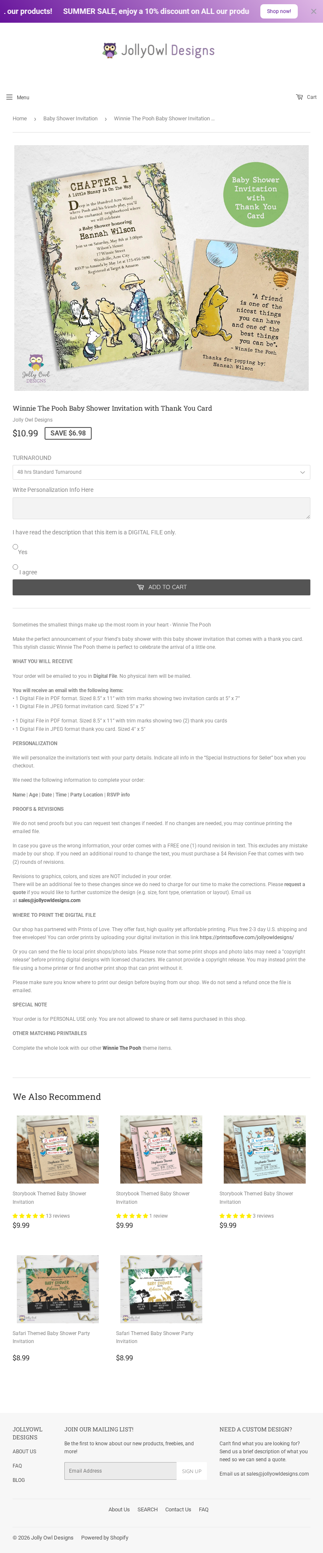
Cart (311, 97)
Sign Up (191, 1471)
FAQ (17, 1466)
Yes (22, 552)
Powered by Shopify (104, 1537)
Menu (23, 98)
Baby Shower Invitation (70, 118)
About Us (119, 1509)
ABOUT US (24, 1452)
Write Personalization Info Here (53, 489)
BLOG (19, 1480)
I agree (27, 572)
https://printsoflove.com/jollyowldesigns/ (247, 937)
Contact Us (178, 1509)
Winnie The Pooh (122, 1048)
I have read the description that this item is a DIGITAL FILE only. (94, 532)
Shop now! (279, 11)
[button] (29, 1216)
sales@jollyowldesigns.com (49, 900)
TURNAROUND (32, 457)
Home (20, 118)
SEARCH (148, 1509)
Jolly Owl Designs (52, 1537)
